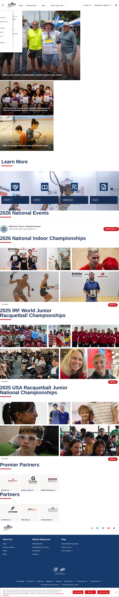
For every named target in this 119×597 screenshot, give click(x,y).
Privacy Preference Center (70, 585)
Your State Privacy (50, 585)
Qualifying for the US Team (40, 547)
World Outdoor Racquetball (70, 544)
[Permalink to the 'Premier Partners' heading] (41, 464)
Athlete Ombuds (37, 544)
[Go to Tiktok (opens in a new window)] (114, 528)
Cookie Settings (78, 592)
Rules (95, 200)
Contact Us (30, 581)
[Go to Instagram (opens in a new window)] (103, 528)
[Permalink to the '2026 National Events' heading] (50, 213)
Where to (67, 547)
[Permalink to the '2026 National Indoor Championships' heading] (88, 238)
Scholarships (36, 550)
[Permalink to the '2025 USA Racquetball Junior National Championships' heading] (59, 392)
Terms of (69, 581)
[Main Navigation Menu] (3, 5)
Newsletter (103, 5)
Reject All (90, 592)
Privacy (82, 581)
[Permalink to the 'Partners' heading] (21, 494)
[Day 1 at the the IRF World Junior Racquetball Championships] (29, 364)
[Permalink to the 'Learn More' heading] (29, 161)
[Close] (116, 592)
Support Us (49, 581)
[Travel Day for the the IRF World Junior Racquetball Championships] (89, 364)
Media (5, 554)
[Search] (116, 5)
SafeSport (35, 554)
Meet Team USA (57, 5)
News (21, 5)
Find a (67, 550)
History (37, 200)
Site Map (58, 581)
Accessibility (20, 581)
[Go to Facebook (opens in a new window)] (97, 528)
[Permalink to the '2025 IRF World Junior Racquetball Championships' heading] (67, 315)
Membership (31, 5)
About (4, 544)
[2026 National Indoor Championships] (23, 259)
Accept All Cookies (103, 592)
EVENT (112, 229)
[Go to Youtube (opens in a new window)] (108, 528)
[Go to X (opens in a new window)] (92, 528)
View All (113, 305)
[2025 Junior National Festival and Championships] (23, 413)
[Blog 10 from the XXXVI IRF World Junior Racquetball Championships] (23, 336)
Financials (40, 581)
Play (43, 5)
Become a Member (8, 547)
